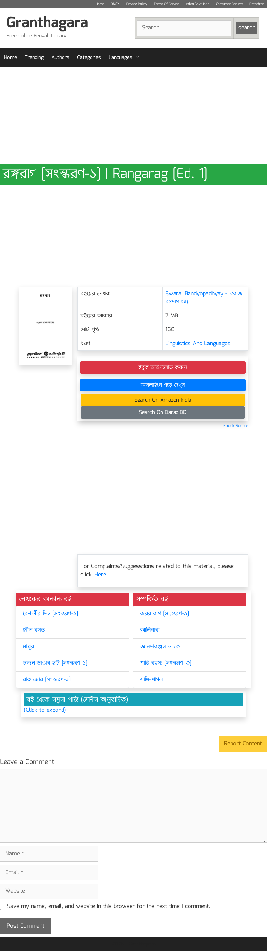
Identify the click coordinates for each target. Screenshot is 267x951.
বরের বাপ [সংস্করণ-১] (164, 613)
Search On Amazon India (162, 400)
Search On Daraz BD (163, 412)
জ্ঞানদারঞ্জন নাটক (160, 646)
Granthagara (47, 23)
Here (100, 574)
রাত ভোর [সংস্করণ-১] (47, 679)
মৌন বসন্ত (34, 630)
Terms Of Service (166, 4)
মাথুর (28, 646)
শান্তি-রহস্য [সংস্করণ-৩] (165, 663)
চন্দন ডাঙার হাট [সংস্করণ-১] (55, 663)
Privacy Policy (136, 4)
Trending (34, 58)
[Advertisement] (133, 115)
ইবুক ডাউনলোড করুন (162, 367)
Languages (120, 58)
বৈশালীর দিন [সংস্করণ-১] (50, 613)
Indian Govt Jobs (197, 4)
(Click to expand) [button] (45, 710)
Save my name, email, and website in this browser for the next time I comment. (108, 906)
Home (100, 4)
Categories (89, 58)
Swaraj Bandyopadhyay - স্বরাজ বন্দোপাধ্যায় (203, 298)
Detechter (256, 4)
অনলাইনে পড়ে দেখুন (163, 385)
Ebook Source (235, 426)
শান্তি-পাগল (151, 679)
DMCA (115, 4)
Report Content (243, 743)
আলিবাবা (149, 630)
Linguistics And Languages (198, 343)
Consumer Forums (229, 4)
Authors (60, 58)
